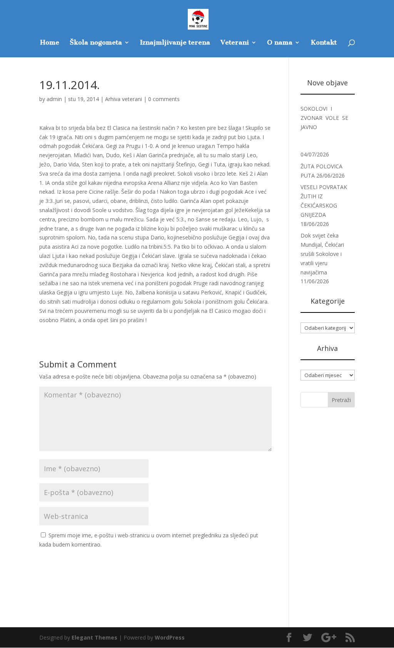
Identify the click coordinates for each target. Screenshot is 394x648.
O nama (279, 43)
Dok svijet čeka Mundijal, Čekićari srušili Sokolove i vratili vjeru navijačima (322, 254)
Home (49, 43)
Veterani (234, 43)
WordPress (170, 637)
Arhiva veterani (123, 99)
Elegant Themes (94, 637)
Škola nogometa (96, 43)
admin (54, 99)
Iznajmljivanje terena (175, 43)
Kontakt (324, 43)
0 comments (164, 99)
